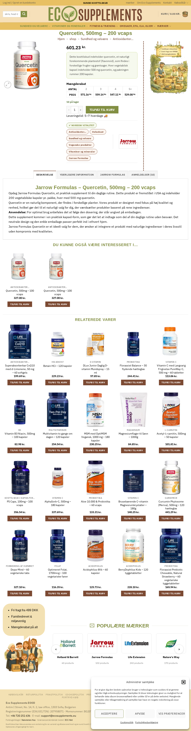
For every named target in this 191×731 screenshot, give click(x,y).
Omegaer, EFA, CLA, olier (136, 26)
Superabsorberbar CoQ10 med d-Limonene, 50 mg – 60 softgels (20, 369)
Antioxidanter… (123, 39)
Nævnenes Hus (29, 720)
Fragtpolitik (54, 694)
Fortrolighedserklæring (146, 722)
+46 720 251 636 (20, 715)
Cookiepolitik (126, 722)
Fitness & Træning (102, 26)
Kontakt (167, 2)
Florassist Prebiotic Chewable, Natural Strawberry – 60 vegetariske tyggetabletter (171, 576)
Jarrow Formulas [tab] (112, 174)
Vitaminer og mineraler (68, 26)
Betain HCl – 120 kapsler (57, 366)
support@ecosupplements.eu (58, 715)
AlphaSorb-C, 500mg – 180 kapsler (58, 503)
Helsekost (98, 131)
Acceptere (109, 713)
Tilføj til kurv (102, 110)
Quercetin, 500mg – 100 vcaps (20, 292)
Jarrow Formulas (78, 158)
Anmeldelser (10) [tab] (143, 174)
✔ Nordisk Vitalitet (81, 125)
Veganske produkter (80, 144)
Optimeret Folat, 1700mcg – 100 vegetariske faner (58, 573)
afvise (140, 713)
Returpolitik (34, 694)
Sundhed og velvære (34, 26)
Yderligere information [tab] (77, 174)
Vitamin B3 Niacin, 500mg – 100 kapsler (20, 435)
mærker (130, 2)
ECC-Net (69, 720)
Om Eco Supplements (149, 2)
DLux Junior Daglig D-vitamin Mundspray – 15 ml (95, 369)
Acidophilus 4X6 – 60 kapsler (95, 571)
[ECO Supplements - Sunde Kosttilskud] (95, 14)
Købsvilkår (180, 2)
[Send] (24, 14)
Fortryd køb (70, 697)
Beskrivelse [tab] (44, 174)
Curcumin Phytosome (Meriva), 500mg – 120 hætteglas (171, 505)
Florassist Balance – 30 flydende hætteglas (133, 367)
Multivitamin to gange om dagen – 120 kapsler (57, 435)
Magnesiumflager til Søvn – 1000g (133, 435)
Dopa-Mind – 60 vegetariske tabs (19, 571)
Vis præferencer (172, 713)
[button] (183, 682)
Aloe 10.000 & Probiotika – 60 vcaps (95, 503)
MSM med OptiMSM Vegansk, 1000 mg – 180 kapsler (95, 437)
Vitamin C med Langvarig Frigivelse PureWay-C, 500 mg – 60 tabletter (171, 369)
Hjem (61, 39)
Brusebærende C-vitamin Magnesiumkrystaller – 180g (133, 505)
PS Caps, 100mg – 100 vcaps (20, 503)
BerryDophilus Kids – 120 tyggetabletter (133, 571)
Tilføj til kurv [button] (19, 304)
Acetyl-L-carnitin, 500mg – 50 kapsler (171, 435)
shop (73, 39)
